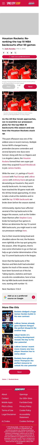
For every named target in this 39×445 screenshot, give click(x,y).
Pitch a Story (7, 406)
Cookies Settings (27, 421)
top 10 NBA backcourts (19, 199)
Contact (5, 398)
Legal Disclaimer (9, 414)
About (4, 394)
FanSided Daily (26, 402)
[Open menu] (3, 3)
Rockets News (13, 379)
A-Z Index (6, 421)
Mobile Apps (7, 402)
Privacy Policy (25, 406)
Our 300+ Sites (26, 398)
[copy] (15, 52)
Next (30, 86)
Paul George (19, 176)
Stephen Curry (26, 218)
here (25, 231)
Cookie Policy (25, 410)
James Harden (14, 168)
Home (4, 379)
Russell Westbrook (27, 165)
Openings (24, 394)
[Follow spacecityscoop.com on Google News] (33, 297)
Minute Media (14, 427)
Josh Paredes (10, 49)
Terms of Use (7, 410)
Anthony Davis (19, 180)
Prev (9, 86)
